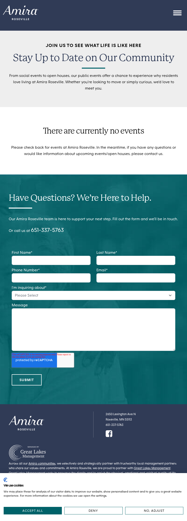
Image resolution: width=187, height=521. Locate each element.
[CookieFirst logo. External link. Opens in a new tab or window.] (5, 480)
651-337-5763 (47, 229)
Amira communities (42, 463)
